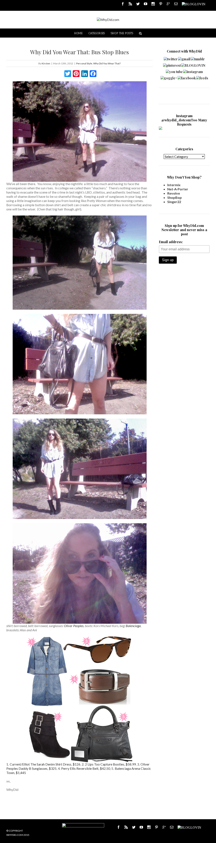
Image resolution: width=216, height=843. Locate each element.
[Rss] (130, 3)
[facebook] (186, 77)
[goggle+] (168, 77)
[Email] (176, 3)
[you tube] (174, 70)
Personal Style (84, 63)
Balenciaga (133, 626)
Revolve (173, 193)
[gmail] (184, 58)
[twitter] (170, 58)
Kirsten (46, 63)
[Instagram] (153, 3)
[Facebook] (122, 3)
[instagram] (193, 70)
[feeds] (202, 77)
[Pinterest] (160, 3)
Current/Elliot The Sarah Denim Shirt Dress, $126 (45, 764)
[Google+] (164, 827)
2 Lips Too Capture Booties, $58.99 (110, 764)
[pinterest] (172, 64)
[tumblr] (198, 58)
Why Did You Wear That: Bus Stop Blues (79, 52)
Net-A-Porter (177, 189)
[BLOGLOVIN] (193, 3)
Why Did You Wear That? (107, 63)
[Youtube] (145, 3)
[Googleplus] (168, 3)
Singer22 (174, 202)
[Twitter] (138, 3)
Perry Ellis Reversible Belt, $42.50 (85, 768)
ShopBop (174, 197)
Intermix (174, 185)
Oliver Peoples (74, 626)
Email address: (171, 242)
